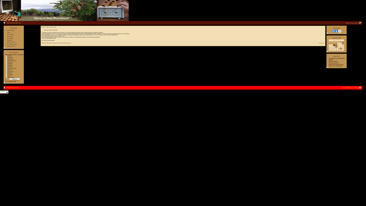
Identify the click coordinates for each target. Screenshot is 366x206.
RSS (20, 22)
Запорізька (10, 74)
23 (340, 48)
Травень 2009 (336, 40)
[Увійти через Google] (339, 31)
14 (336, 46)
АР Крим (10, 56)
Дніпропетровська (12, 60)
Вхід (358, 22)
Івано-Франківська (12, 68)
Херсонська (10, 71)
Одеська (10, 75)
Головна (348, 22)
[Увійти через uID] (333, 31)
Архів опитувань (15, 80)
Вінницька (10, 63)
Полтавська (10, 62)
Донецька (10, 72)
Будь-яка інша (11, 77)
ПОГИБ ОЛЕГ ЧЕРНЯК (50, 30)
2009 (47, 27)
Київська (10, 69)
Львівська (10, 66)
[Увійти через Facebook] (336, 31)
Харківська (10, 65)
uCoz (358, 87)
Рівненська (10, 57)
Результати (8, 80)
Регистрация (353, 22)
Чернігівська (10, 59)
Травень (52, 27)
